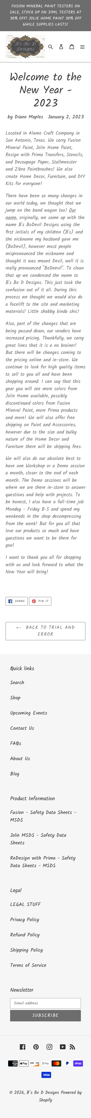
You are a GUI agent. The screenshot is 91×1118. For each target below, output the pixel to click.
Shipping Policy (26, 950)
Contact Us (22, 728)
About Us (20, 759)
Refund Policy (24, 935)
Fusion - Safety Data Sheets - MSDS (43, 816)
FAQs (15, 744)
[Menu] (82, 46)
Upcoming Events (28, 713)
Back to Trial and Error (49, 631)
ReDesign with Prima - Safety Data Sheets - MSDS (42, 862)
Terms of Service (28, 966)
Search (17, 683)
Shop (15, 698)
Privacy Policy (24, 920)
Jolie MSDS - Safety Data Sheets (38, 839)
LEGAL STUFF (25, 905)
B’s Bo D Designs (43, 1092)
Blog (14, 774)
